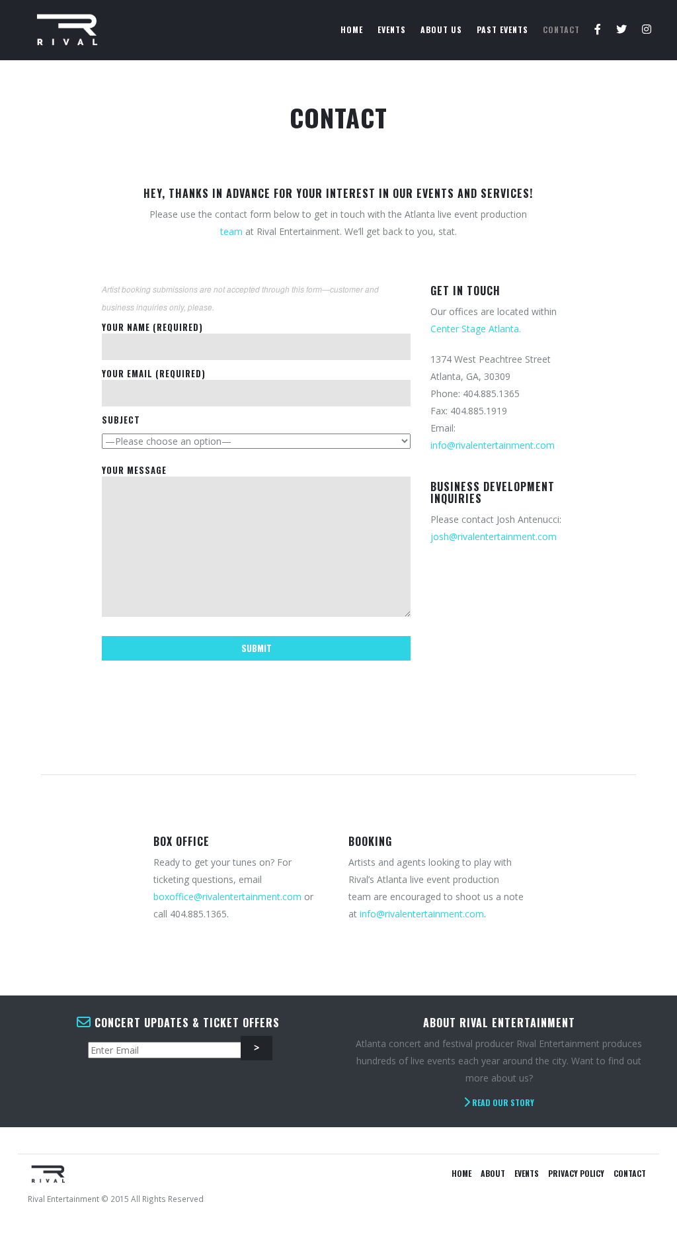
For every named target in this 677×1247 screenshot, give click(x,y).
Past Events (502, 29)
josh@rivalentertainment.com (493, 536)
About (493, 1173)
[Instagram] (647, 30)
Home (351, 29)
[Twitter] (621, 30)
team (231, 231)
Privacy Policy (576, 1173)
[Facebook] (598, 30)
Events (392, 29)
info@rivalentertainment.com (492, 445)
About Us (441, 29)
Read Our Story (502, 1102)
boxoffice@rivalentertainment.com (227, 896)
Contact (561, 29)
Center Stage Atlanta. (475, 328)
